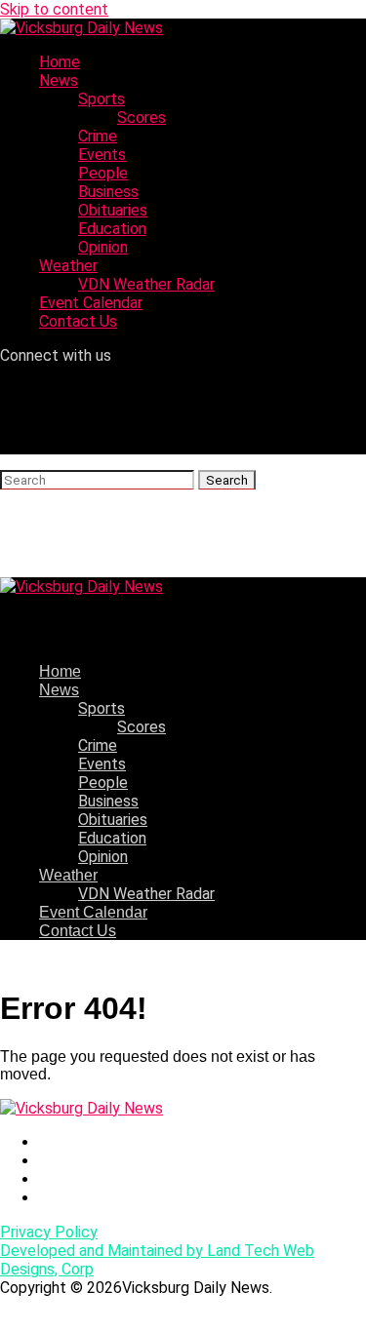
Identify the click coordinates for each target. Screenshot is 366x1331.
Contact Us (78, 321)
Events (102, 154)
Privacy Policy (49, 1232)
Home (59, 62)
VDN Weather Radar (146, 284)
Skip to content (54, 9)
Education (112, 228)
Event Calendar (90, 303)
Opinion (103, 247)
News (58, 80)
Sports (101, 99)
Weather (68, 265)
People (103, 173)
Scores (141, 117)
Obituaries (112, 210)
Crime (97, 136)
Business (108, 191)
